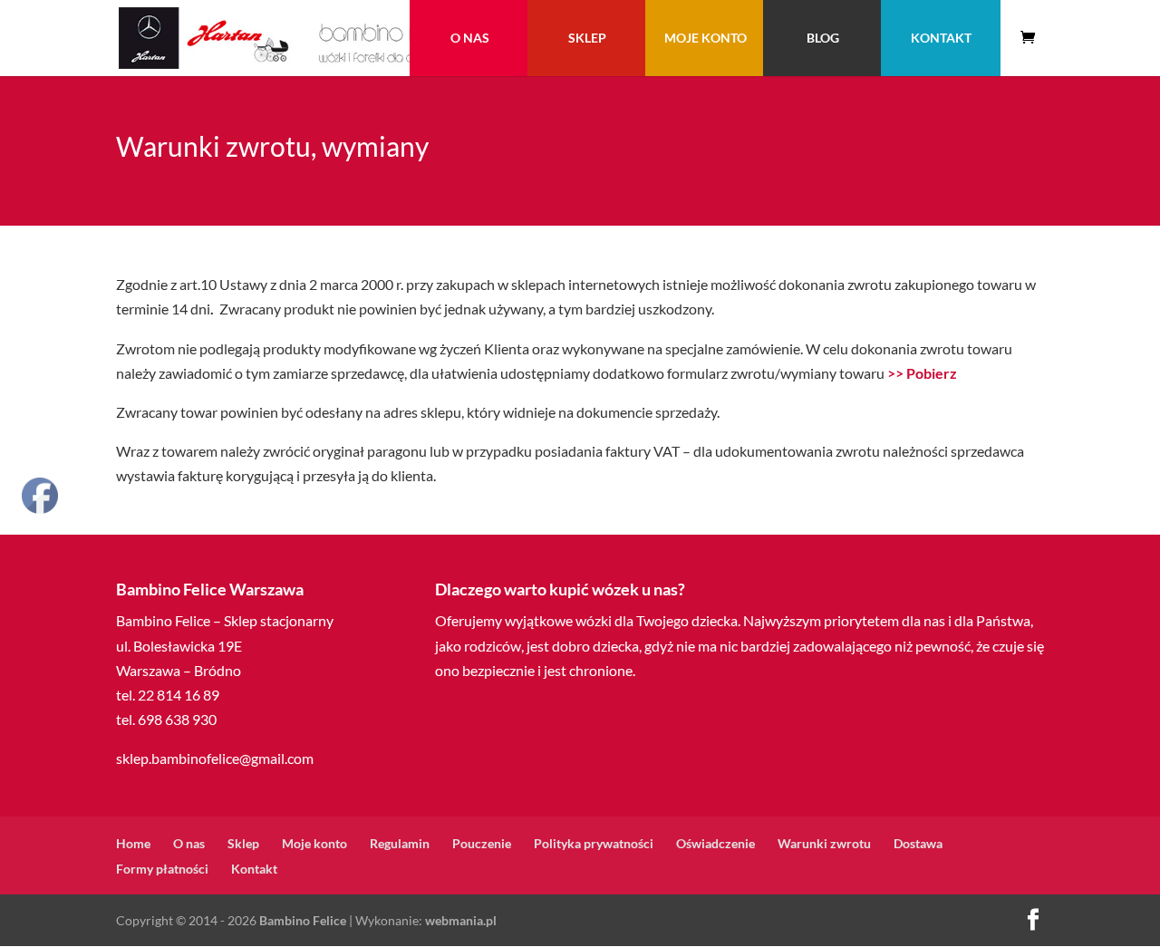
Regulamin (400, 843)
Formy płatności (162, 868)
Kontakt (941, 37)
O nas (469, 37)
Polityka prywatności (593, 843)
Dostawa (918, 843)
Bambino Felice (302, 920)
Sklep (587, 37)
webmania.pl (461, 920)
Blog (823, 37)
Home (133, 843)
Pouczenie (481, 843)
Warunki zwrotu (824, 843)
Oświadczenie (715, 843)
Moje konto (705, 37)
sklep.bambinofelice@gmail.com (215, 758)
